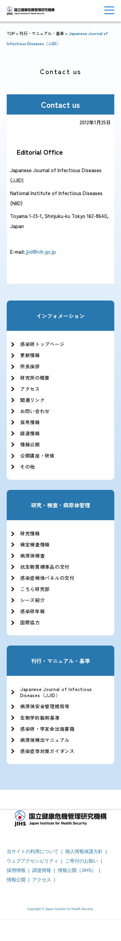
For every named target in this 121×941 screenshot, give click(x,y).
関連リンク (32, 400)
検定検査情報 (35, 544)
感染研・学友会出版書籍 (47, 729)
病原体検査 (32, 556)
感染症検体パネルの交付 (47, 578)
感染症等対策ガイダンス (47, 751)
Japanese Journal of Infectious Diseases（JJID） (56, 692)
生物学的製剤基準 (40, 718)
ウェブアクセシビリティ (32, 861)
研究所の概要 (35, 378)
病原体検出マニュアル (45, 740)
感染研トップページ (42, 344)
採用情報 (30, 422)
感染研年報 (32, 611)
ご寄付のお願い (81, 861)
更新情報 (30, 355)
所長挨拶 (30, 366)
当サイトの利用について (32, 851)
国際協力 (30, 622)
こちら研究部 (35, 589)
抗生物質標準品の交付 (45, 567)
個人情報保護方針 (84, 851)
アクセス (30, 389)
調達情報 (30, 433)
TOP (11, 33)
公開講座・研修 (37, 455)
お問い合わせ (35, 411)
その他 (27, 467)
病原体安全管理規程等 (45, 706)
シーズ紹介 (32, 600)
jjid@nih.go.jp (41, 251)
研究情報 (30, 533)
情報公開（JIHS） (77, 870)
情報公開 (30, 444)
